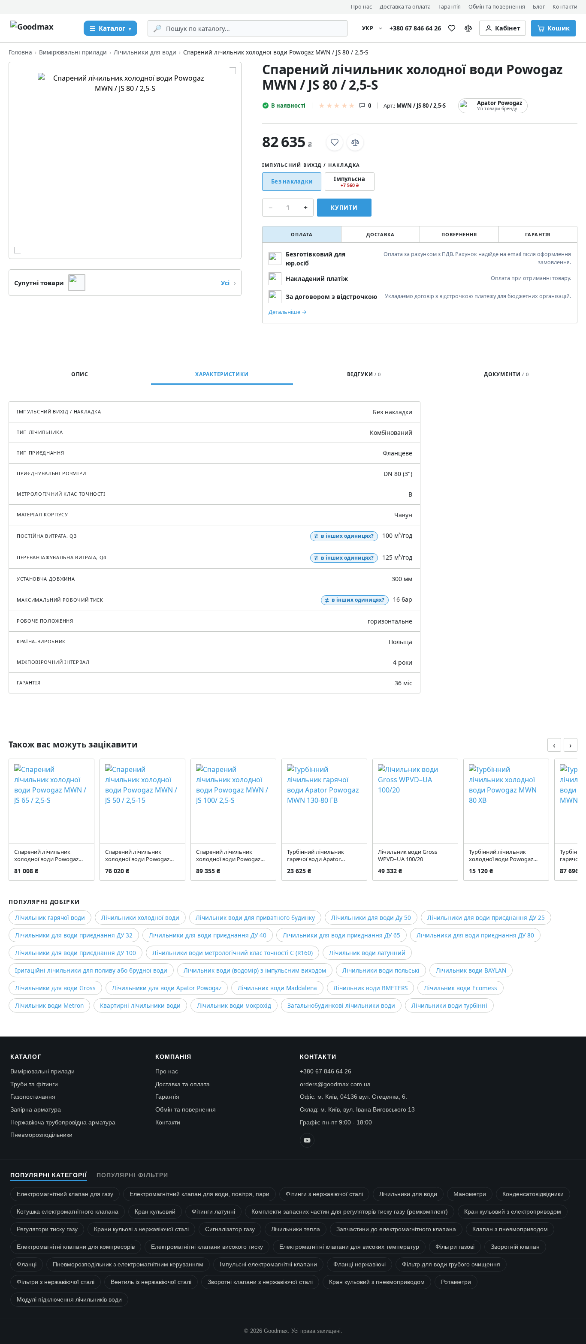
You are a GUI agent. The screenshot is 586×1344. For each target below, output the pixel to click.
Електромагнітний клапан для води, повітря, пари (199, 1194)
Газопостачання (32, 1096)
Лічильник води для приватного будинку (255, 917)
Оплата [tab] (301, 234)
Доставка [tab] (380, 234)
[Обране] (451, 28)
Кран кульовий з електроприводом (512, 1211)
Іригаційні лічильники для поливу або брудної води (91, 970)
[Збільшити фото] (125, 160)
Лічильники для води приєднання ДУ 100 (75, 953)
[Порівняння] (468, 28)
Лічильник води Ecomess (460, 988)
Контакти (565, 6)
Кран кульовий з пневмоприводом (377, 1282)
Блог (539, 6)
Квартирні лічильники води (140, 1005)
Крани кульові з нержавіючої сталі (141, 1229)
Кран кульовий (155, 1211)
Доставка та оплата (405, 6)
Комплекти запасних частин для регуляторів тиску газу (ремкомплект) (349, 1211)
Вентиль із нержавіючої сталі (151, 1282)
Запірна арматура (35, 1109)
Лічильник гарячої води (50, 917)
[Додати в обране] (334, 142)
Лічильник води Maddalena (277, 988)
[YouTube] (307, 1140)
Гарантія (449, 6)
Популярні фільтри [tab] (133, 1175)
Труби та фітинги (34, 1084)
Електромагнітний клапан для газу (65, 1194)
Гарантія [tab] (537, 234)
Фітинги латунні (213, 1211)
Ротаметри (456, 1282)
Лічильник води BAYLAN (471, 970)
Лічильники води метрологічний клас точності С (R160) (232, 953)
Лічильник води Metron (49, 1005)
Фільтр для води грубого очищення (451, 1264)
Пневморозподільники (41, 1134)
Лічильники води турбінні (449, 1005)
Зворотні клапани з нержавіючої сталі (260, 1282)
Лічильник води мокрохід (234, 1005)
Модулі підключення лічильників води (69, 1299)
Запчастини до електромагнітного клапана (396, 1229)
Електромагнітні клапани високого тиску (207, 1247)
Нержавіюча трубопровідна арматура (62, 1122)
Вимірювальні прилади (73, 52)
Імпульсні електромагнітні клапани (268, 1264)
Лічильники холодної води (140, 917)
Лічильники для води (145, 52)
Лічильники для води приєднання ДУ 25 (486, 917)
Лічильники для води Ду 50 (371, 917)
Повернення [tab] (459, 234)
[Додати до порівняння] (355, 142)
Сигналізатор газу (230, 1229)
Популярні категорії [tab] (48, 1175)
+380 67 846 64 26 (415, 28)
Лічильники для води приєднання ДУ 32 (74, 935)
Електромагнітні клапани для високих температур (349, 1247)
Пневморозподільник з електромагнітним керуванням (128, 1264)
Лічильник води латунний (367, 953)
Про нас (361, 6)
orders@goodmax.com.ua (335, 1084)
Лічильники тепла (295, 1229)
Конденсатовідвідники (533, 1194)
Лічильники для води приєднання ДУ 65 (341, 935)
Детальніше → (288, 312)
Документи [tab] (506, 374)
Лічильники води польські (381, 970)
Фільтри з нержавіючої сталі (55, 1282)
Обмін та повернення (496, 6)
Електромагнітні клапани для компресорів (76, 1247)
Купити (344, 207)
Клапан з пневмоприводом (510, 1229)
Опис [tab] (79, 374)
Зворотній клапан (515, 1247)
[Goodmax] (41, 28)
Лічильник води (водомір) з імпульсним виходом (255, 970)
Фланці (26, 1264)
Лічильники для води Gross (55, 988)
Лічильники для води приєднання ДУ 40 (207, 935)
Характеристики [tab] (221, 374)
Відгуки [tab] (364, 374)
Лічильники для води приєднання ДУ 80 (475, 935)
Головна (20, 52)
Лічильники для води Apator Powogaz (166, 988)
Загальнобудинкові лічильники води (341, 1005)
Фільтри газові (454, 1247)
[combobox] (253, 28)
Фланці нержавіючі (359, 1264)
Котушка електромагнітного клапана (67, 1211)
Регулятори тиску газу (47, 1229)
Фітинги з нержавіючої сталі (324, 1194)
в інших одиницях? (347, 535)
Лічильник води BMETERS (370, 988)
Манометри (469, 1194)
